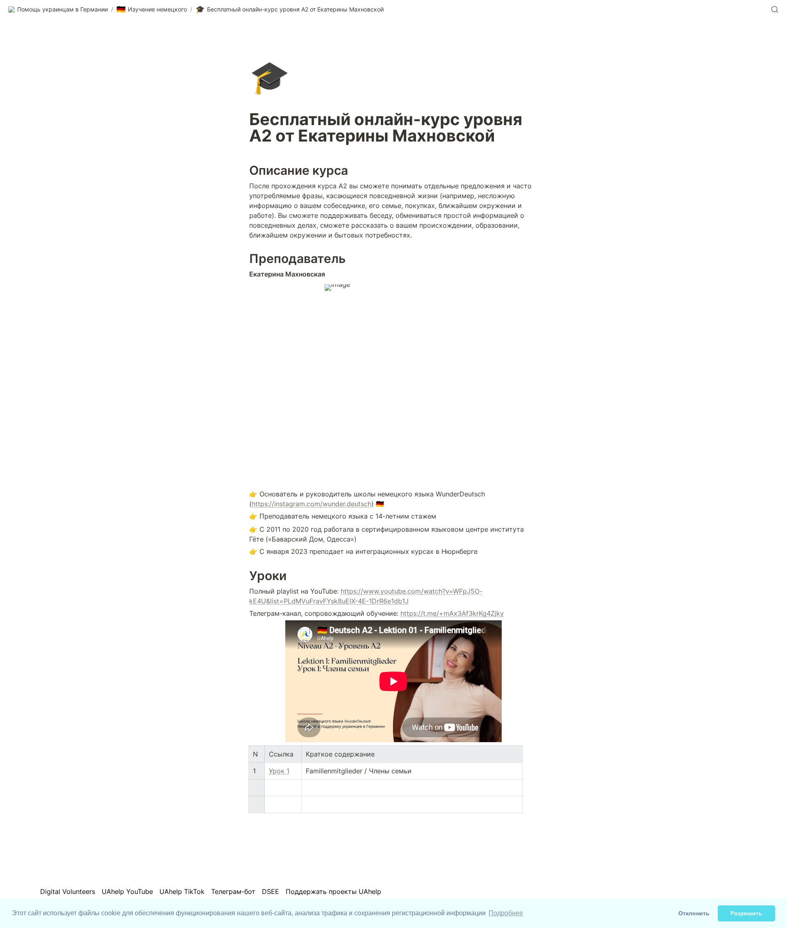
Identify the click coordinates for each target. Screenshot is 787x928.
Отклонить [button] (694, 913)
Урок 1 (279, 771)
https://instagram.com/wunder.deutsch (311, 504)
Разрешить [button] (746, 913)
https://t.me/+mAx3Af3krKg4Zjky (452, 613)
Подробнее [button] (506, 913)
